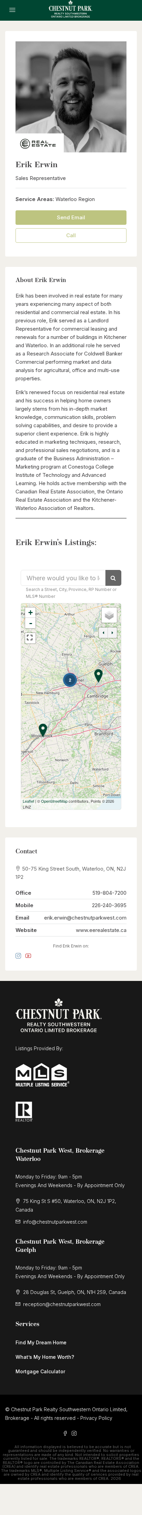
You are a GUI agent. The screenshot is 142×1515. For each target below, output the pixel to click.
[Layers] (109, 615)
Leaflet (28, 801)
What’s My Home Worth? (45, 1357)
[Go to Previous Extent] (103, 633)
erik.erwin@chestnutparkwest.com (85, 917)
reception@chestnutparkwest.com (62, 1304)
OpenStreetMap (54, 801)
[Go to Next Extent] (112, 633)
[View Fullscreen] (30, 638)
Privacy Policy (96, 1418)
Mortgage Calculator (40, 1371)
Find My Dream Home (41, 1342)
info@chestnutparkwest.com (55, 1222)
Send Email (71, 217)
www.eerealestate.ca (101, 930)
